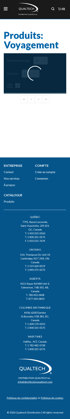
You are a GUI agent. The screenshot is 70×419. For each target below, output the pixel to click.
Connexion (41, 178)
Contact (9, 172)
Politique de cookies (52, 397)
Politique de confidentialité (22, 397)
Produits (9, 201)
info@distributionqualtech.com (35, 381)
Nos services (11, 178)
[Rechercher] (53, 9)
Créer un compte (45, 172)
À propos (9, 185)
